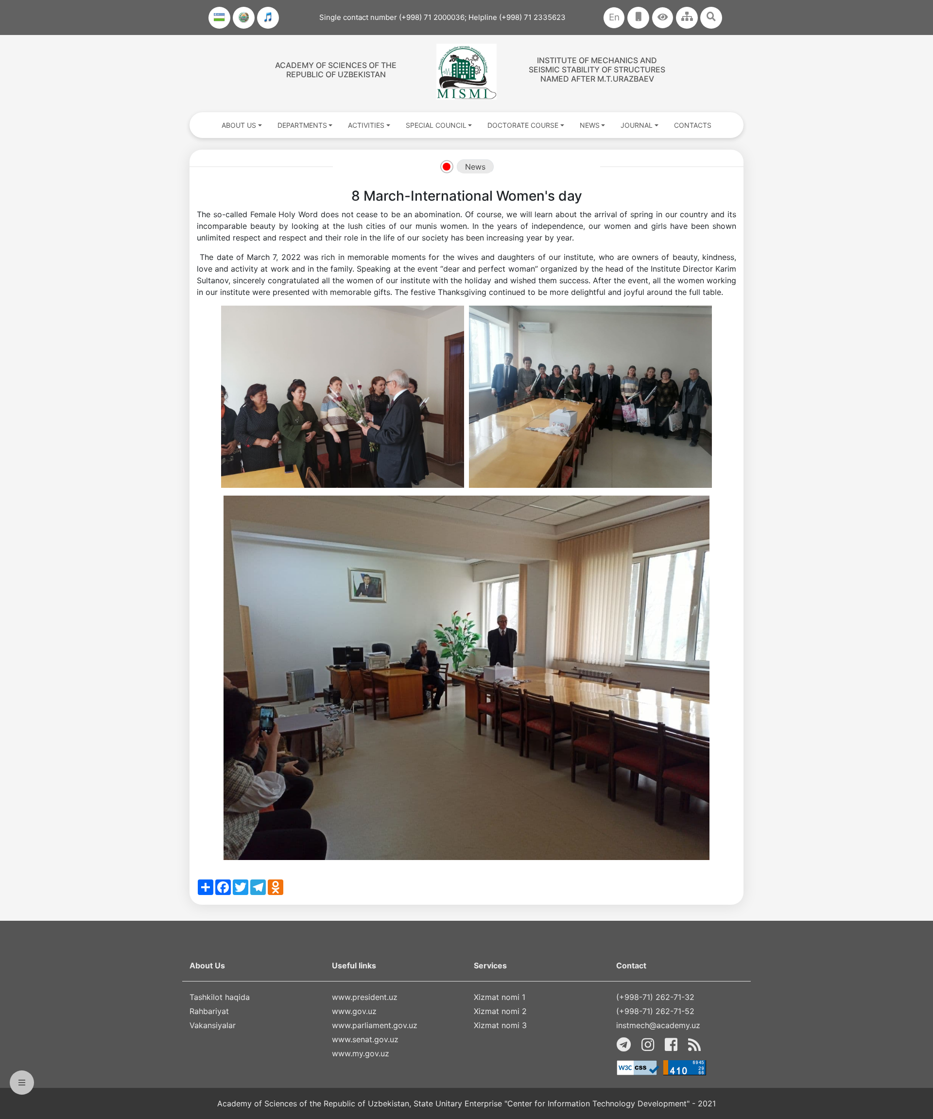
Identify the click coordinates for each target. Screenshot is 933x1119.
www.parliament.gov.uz (374, 1025)
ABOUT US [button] (239, 125)
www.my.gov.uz (360, 1053)
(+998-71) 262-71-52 (655, 1011)
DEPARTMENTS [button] (302, 125)
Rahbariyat (209, 1011)
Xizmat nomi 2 (500, 1011)
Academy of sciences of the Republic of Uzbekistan (336, 69)
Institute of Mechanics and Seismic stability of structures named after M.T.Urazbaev (597, 69)
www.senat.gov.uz (365, 1039)
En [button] (614, 17)
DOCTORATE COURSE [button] (522, 125)
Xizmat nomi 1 (499, 997)
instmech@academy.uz (658, 1025)
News (475, 167)
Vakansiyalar (213, 1025)
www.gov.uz (354, 1011)
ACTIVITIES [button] (366, 125)
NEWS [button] (590, 125)
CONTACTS (692, 125)
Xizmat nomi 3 (500, 1025)
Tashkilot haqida (220, 997)
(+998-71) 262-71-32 (655, 997)
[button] (663, 18)
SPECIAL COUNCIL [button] (436, 125)
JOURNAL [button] (637, 125)
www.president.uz (364, 997)
